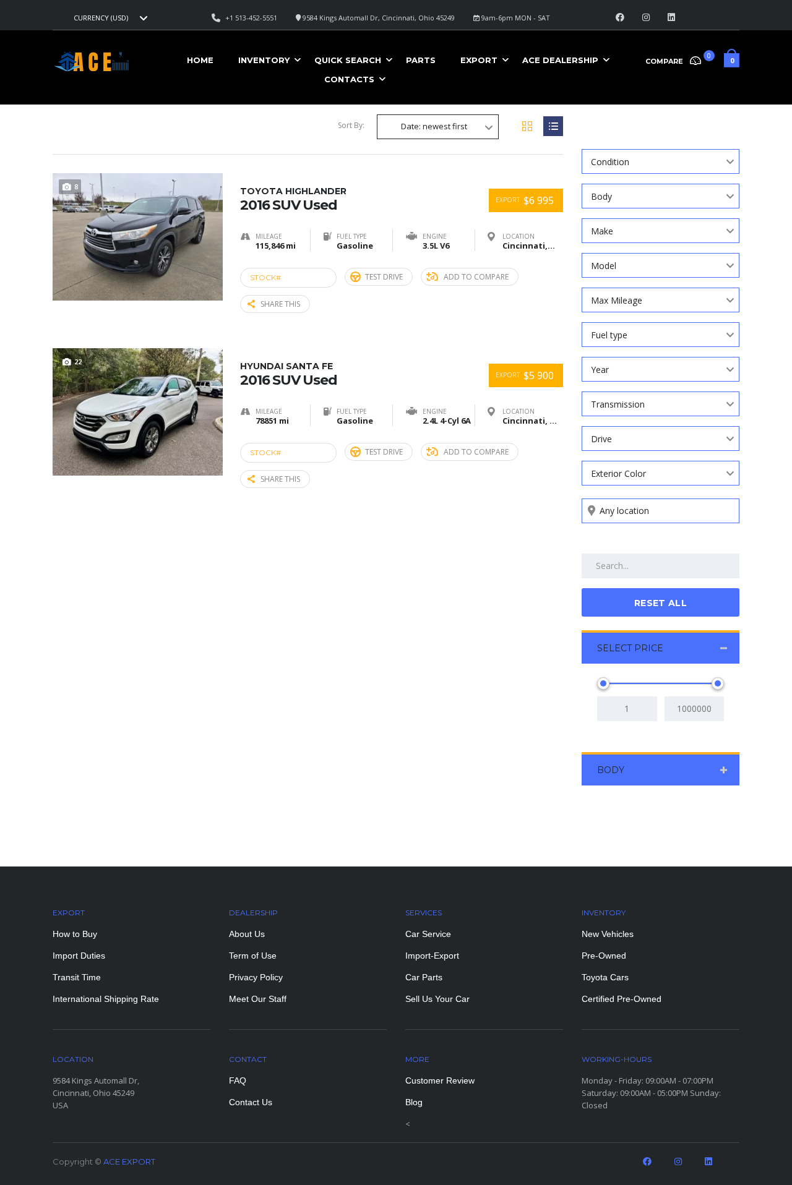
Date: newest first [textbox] (434, 126)
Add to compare (476, 277)
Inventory (264, 60)
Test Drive (384, 277)
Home (200, 60)
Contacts (349, 79)
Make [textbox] (602, 231)
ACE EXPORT (129, 1161)
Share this (280, 304)
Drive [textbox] (601, 439)
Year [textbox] (600, 369)
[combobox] (109, 18)
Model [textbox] (603, 266)
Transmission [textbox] (618, 404)
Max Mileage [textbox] (616, 300)
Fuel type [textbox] (609, 335)
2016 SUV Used (293, 199)
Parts (421, 60)
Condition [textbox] (610, 162)
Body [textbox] (601, 196)
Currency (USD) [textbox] (101, 18)
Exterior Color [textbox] (618, 473)
